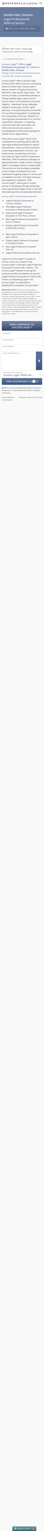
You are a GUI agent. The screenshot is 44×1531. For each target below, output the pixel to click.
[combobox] (22, 374)
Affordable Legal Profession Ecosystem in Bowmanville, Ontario (22, 208)
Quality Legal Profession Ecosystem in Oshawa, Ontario (22, 242)
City (16, 28)
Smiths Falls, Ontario (27, 28)
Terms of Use (37, 397)
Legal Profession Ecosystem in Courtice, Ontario (20, 202)
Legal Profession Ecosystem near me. (23, 252)
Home (10, 28)
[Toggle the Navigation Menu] (3, 3)
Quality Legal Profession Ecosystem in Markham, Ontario (22, 226)
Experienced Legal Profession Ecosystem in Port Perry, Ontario (21, 214)
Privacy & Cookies (25, 397)
